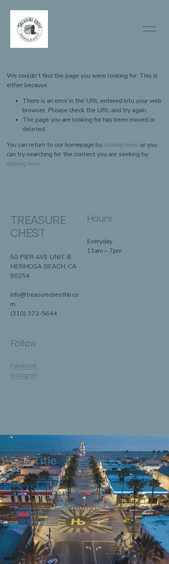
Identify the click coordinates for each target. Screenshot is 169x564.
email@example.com (39, 512)
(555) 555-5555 (33, 522)
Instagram (24, 375)
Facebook (23, 365)
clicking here (120, 145)
